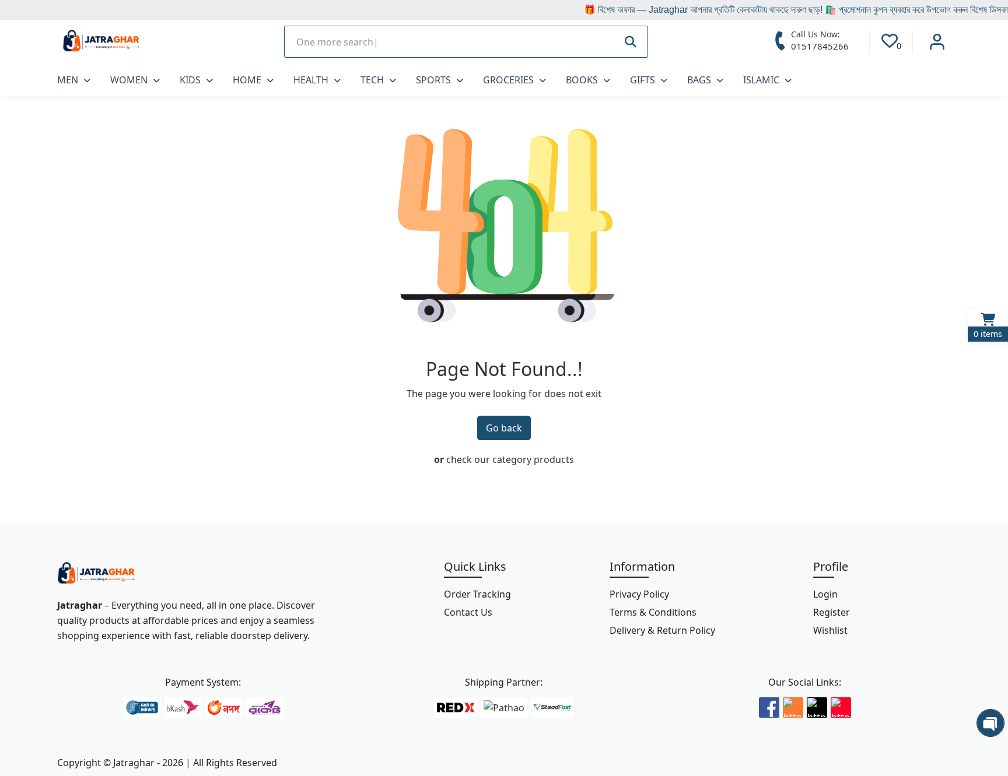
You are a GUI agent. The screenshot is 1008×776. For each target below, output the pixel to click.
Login (825, 594)
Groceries (509, 79)
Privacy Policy (639, 594)
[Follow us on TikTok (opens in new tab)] (817, 706)
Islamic (762, 79)
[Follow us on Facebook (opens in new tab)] (769, 706)
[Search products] (630, 42)
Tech (373, 79)
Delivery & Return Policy (662, 630)
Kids (191, 79)
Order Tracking (477, 594)
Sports (434, 79)
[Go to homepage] (96, 573)
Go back (504, 428)
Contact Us (468, 612)
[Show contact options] (991, 723)
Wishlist (830, 630)
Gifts (643, 79)
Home (248, 79)
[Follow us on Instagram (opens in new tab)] (793, 706)
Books (583, 79)
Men (68, 79)
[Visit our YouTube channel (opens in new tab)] (841, 706)
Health (312, 79)
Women (130, 79)
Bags (700, 79)
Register (831, 612)
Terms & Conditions (653, 612)
